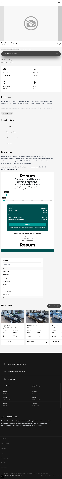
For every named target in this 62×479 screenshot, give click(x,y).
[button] (60, 23)
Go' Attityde (58, 475)
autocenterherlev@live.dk (9, 169)
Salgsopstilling (8, 60)
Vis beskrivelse (7, 113)
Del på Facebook (9, 62)
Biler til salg (15, 49)
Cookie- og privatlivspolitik (47, 475)
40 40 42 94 (34, 167)
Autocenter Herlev (6, 49)
